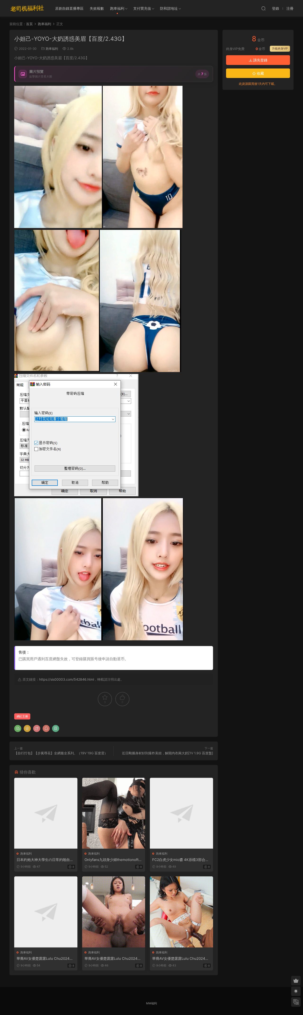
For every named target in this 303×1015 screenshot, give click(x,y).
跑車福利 (117, 8)
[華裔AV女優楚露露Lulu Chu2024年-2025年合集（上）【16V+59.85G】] (45, 911)
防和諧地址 (169, 8)
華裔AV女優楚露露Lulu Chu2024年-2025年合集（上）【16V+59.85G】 (46, 958)
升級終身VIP (280, 48)
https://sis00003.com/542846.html (66, 679)
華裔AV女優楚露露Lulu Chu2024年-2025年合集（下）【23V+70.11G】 (181, 958)
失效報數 (97, 8)
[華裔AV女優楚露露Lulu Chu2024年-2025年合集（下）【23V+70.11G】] (181, 911)
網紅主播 (22, 716)
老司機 (27, 8)
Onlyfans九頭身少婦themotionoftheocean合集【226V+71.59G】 (114, 859)
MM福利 (151, 1003)
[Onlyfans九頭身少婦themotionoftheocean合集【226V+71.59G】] (113, 813)
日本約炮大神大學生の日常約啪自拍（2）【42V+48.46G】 (45, 859)
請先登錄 (259, 60)
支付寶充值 (142, 8)
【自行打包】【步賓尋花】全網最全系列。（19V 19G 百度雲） (61, 753)
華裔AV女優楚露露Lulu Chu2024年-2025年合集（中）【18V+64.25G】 (114, 958)
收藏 (260, 73)
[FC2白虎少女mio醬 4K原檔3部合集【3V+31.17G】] (181, 813)
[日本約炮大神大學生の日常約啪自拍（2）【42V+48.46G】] (45, 813)
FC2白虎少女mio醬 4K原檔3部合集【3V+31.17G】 (180, 859)
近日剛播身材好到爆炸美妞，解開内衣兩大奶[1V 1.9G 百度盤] (167, 753)
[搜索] (263, 8)
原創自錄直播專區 (69, 8)
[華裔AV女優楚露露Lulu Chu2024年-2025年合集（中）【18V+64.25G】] (113, 911)
